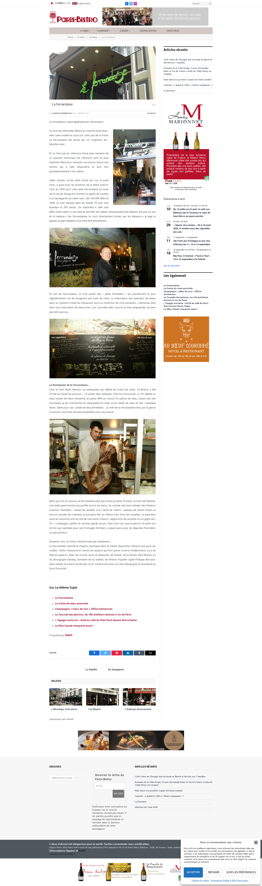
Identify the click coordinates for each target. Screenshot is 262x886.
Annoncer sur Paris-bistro (61, 854)
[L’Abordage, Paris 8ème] (65, 697)
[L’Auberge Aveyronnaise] (139, 697)
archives (151, 113)
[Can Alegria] (102, 697)
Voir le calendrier (172, 265)
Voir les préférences (241, 872)
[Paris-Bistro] (73, 17)
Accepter (193, 872)
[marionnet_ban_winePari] (131, 872)
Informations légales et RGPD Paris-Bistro (229, 880)
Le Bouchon (169, 90)
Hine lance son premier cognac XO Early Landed (187, 79)
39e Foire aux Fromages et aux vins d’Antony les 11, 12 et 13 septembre (191, 242)
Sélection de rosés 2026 (146, 807)
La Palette (91, 669)
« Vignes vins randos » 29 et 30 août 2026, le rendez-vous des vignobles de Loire (192, 228)
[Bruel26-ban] (155, 25)
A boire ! (124, 30)
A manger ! (103, 30)
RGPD (82, 851)
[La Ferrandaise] (102, 73)
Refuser (213, 872)
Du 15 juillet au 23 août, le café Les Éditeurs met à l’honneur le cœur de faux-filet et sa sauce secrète (191, 212)
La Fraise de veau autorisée (71, 603)
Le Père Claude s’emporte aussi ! (74, 625)
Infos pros (173, 30)
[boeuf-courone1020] (186, 361)
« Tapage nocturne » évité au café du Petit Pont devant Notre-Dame (96, 620)
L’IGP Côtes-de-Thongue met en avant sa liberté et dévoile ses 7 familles (170, 776)
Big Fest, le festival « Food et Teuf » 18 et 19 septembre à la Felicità (192, 257)
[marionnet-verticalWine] (186, 189)
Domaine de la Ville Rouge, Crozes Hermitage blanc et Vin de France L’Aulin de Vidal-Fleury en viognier (187, 71)
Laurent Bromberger (62, 113)
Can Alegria (94, 709)
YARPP (68, 635)
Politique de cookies (200, 880)
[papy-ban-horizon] (131, 740)
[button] (255, 842)
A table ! (85, 30)
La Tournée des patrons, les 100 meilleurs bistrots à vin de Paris (93, 614)
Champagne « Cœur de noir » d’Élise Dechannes (84, 609)
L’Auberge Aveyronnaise (138, 709)
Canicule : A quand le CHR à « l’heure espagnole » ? (188, 85)
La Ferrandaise (64, 598)
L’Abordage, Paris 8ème (64, 709)
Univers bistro (148, 30)
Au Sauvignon (116, 669)
